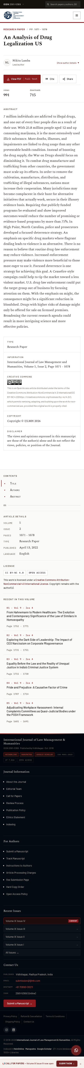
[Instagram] (6, 1030)
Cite (52, 78)
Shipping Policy (12, 1021)
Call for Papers (14, 796)
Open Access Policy (17, 893)
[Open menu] (76, 15)
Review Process (14, 803)
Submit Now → (67, 1063)
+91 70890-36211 (24, 987)
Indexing (10, 824)
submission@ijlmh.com (28, 980)
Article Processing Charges (21, 872)
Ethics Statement (15, 817)
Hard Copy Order (15, 886)
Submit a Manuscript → (19, 1003)
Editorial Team (13, 788)
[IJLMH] (14, 15)
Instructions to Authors (19, 865)
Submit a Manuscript (17, 851)
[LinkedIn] (13, 1030)
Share (70, 78)
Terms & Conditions (55, 1016)
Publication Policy (15, 810)
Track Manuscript (15, 858)
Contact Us (29, 1021)
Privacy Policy (10, 1016)
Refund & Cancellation (31, 1016)
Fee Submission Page (17, 879)
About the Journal (16, 781)
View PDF (24, 78)
